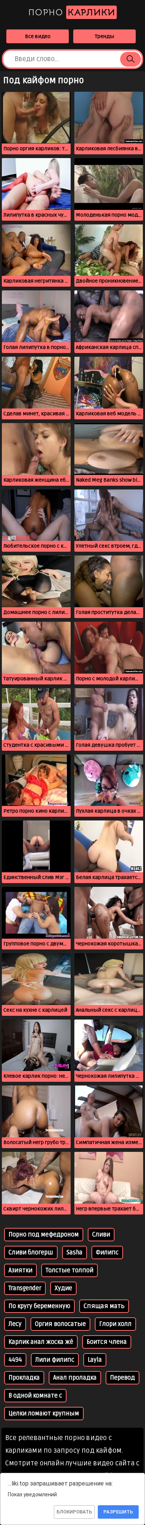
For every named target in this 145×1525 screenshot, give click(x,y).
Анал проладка (75, 1377)
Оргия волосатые (60, 1324)
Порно (71, 12)
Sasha (75, 1252)
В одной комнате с (35, 1395)
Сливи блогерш (31, 1252)
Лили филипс (54, 1360)
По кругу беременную (39, 1306)
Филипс (107, 1252)
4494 (15, 1360)
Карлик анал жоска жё (41, 1342)
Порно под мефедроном (44, 1234)
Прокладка (24, 1377)
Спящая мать (104, 1306)
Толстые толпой (69, 1270)
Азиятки (20, 1270)
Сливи (101, 1234)
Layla (95, 1360)
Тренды (104, 36)
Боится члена (107, 1342)
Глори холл (115, 1324)
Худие (63, 1288)
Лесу (15, 1324)
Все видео (38, 36)
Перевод (122, 1377)
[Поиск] (130, 59)
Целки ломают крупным (44, 1413)
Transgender (25, 1288)
